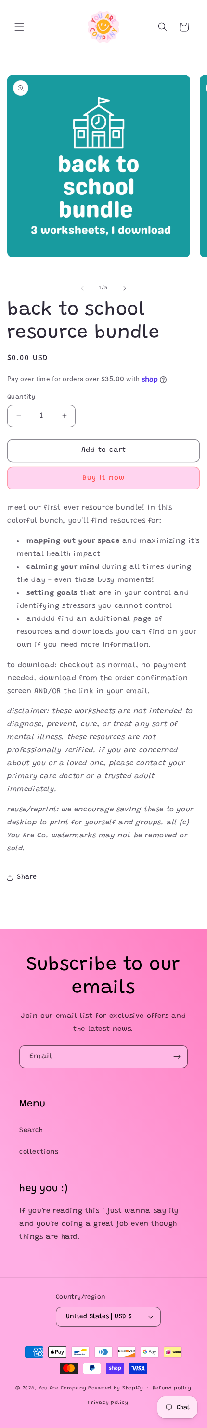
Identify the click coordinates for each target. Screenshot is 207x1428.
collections (39, 1152)
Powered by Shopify (115, 1388)
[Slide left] (82, 288)
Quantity (21, 397)
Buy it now (103, 478)
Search (31, 1130)
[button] (19, 27)
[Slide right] (124, 288)
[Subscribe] (176, 1056)
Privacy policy (108, 1402)
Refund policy (172, 1388)
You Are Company (63, 1388)
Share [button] (27, 877)
